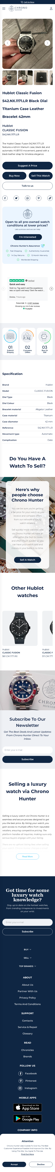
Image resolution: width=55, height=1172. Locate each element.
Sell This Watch (40, 175)
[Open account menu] (51, 8)
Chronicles (27, 1050)
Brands (27, 1056)
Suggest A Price (27, 165)
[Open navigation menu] (3, 8)
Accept (14, 1164)
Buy (26, 949)
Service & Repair (27, 1027)
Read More (27, 856)
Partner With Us (27, 991)
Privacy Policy (27, 997)
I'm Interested (27, 237)
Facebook (31, 1073)
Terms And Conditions (27, 1004)
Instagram (31, 1088)
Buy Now (14, 175)
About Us (27, 984)
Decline (41, 1164)
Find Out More (27, 1154)
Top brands (26, 966)
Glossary (28, 1033)
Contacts (27, 1020)
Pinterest (31, 1080)
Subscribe (28, 759)
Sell (26, 958)
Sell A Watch (27, 559)
